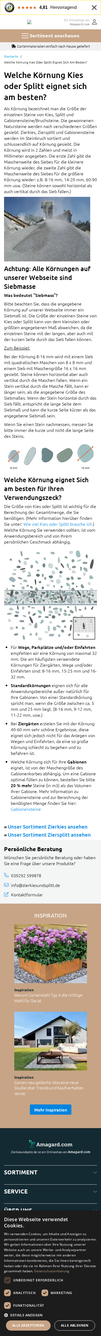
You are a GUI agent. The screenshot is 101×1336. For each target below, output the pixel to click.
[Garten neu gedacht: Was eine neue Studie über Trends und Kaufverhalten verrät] (50, 1041)
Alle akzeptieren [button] (28, 1325)
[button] (50, 1315)
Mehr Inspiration (50, 1110)
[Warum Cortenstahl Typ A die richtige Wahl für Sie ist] (50, 953)
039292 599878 (26, 875)
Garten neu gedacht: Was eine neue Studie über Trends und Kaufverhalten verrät (49, 1087)
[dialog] (50, 1273)
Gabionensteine (26, 809)
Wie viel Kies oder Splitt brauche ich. (58, 524)
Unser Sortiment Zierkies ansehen (48, 826)
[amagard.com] (50, 1144)
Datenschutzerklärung (51, 1271)
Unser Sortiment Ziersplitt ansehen (49, 834)
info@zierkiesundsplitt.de (35, 885)
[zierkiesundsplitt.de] (29, 22)
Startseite (11, 56)
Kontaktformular (27, 894)
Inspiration (24, 989)
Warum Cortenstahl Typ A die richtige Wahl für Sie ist (48, 997)
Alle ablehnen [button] (75, 1325)
